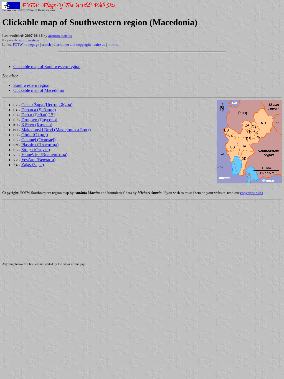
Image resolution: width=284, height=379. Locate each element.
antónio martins (60, 36)
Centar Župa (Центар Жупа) (46, 104)
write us (99, 44)
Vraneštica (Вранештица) (44, 154)
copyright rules (251, 193)
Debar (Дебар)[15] (38, 114)
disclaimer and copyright (72, 44)
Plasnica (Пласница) (40, 144)
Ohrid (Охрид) (34, 134)
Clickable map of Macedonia (38, 90)
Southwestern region (31, 85)
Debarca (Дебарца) (38, 109)
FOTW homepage (26, 44)
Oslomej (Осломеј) (38, 139)
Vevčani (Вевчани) (38, 159)
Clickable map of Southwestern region (46, 66)
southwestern (29, 40)
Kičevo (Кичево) (36, 124)
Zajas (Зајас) (32, 164)
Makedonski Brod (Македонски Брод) (56, 129)
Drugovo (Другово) (39, 119)
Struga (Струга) (35, 149)
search (46, 44)
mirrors (113, 44)
